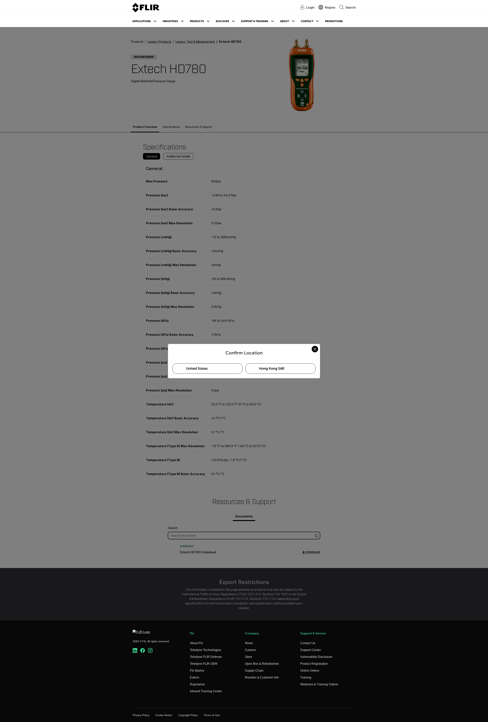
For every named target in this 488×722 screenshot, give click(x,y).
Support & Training (254, 21)
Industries (170, 21)
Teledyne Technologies (205, 650)
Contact (307, 21)
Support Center (310, 650)
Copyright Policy (188, 715)
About (284, 21)
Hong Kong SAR (271, 368)
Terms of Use (212, 715)
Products (197, 21)
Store (248, 656)
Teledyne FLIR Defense (206, 656)
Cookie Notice (163, 715)
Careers (250, 650)
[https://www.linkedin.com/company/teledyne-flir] (135, 650)
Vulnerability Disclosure (316, 656)
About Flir (196, 643)
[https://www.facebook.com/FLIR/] (142, 650)
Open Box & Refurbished (262, 663)
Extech (194, 677)
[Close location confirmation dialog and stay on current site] (315, 349)
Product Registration (314, 663)
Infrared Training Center (206, 691)
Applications (141, 21)
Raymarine (197, 684)
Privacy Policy (141, 715)
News (249, 643)
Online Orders (309, 670)
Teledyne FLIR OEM (203, 663)
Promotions (334, 21)
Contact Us (307, 643)
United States (197, 368)
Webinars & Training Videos (319, 684)
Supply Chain (254, 670)
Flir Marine (197, 670)
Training (305, 677)
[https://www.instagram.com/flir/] (150, 650)
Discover (222, 21)
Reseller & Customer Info (262, 677)
